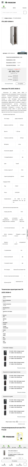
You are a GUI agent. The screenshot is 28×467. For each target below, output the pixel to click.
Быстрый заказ (9, 83)
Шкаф (4, 338)
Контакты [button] (4, 7)
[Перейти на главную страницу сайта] (11, 2)
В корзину (20, 83)
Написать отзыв (21, 424)
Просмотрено (19, 465)
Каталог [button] (4, 447)
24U (4, 316)
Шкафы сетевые (8, 18)
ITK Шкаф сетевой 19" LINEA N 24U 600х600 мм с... (15, 455)
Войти (14, 7)
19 (3, 320)
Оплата (8, 447)
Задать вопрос (27, 233)
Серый (4, 342)
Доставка (14, 447)
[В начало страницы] (25, 464)
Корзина (24, 7)
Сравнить (4, 465)
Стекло (4, 324)
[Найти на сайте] (25, 12)
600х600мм (5, 327)
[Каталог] (3, 2)
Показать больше (21, 368)
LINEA (4, 335)
